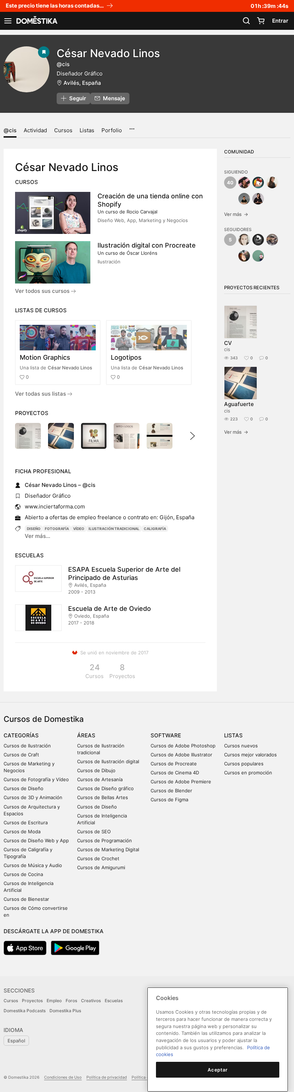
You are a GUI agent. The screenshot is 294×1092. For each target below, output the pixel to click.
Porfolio (111, 130)
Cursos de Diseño (23, 788)
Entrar (280, 20)
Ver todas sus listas (41, 393)
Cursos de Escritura (26, 822)
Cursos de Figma (169, 799)
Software (166, 735)
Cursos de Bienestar (26, 899)
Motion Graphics (45, 357)
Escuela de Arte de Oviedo (109, 608)
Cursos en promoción (248, 772)
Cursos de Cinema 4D (175, 772)
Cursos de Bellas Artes (102, 797)
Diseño (34, 528)
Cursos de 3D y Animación (33, 797)
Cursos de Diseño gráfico (105, 788)
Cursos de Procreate (174, 763)
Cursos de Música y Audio (33, 865)
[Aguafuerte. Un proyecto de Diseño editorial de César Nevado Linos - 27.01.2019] (61, 436)
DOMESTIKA (36, 21)
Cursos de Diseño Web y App (36, 840)
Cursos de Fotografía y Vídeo (36, 779)
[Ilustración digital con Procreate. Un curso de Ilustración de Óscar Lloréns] (52, 262)
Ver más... (37, 536)
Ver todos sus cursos (43, 290)
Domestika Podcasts (25, 1010)
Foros (71, 1000)
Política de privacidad (106, 1077)
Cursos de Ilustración (27, 745)
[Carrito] (260, 21)
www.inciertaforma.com (55, 506)
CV (228, 343)
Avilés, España (82, 82)
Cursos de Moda (22, 831)
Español (16, 1040)
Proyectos (32, 1000)
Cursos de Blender (171, 790)
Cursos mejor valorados (250, 754)
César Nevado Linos (70, 367)
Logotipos (126, 357)
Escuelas (114, 1000)
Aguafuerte (239, 404)
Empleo (54, 1000)
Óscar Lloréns (142, 253)
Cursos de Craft (21, 754)
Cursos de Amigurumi (101, 867)
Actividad (35, 130)
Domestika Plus (65, 1010)
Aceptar (218, 1070)
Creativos (91, 1000)
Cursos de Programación (104, 840)
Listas (87, 130)
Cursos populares (244, 763)
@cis (10, 130)
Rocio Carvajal (142, 212)
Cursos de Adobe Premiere (181, 781)
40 (230, 182)
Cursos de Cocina (23, 874)
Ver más (236, 214)
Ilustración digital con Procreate (147, 245)
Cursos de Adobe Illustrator (181, 754)
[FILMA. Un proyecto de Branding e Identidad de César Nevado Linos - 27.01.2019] (94, 436)
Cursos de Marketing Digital (108, 849)
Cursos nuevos (241, 745)
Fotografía (57, 528)
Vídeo (78, 528)
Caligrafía (155, 528)
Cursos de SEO (94, 831)
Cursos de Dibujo (96, 770)
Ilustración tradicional (114, 528)
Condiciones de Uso (63, 1077)
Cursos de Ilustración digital (108, 761)
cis (227, 349)
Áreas (86, 735)
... (131, 126)
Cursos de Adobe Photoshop (183, 745)
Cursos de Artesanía (100, 779)
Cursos (63, 130)
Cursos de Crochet (98, 858)
